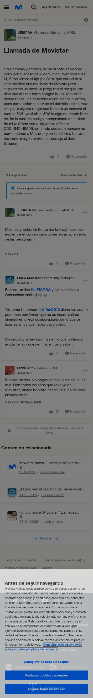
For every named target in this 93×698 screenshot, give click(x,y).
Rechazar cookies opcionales (46, 675)
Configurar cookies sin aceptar (46, 662)
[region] (46, 633)
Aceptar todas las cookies (46, 689)
